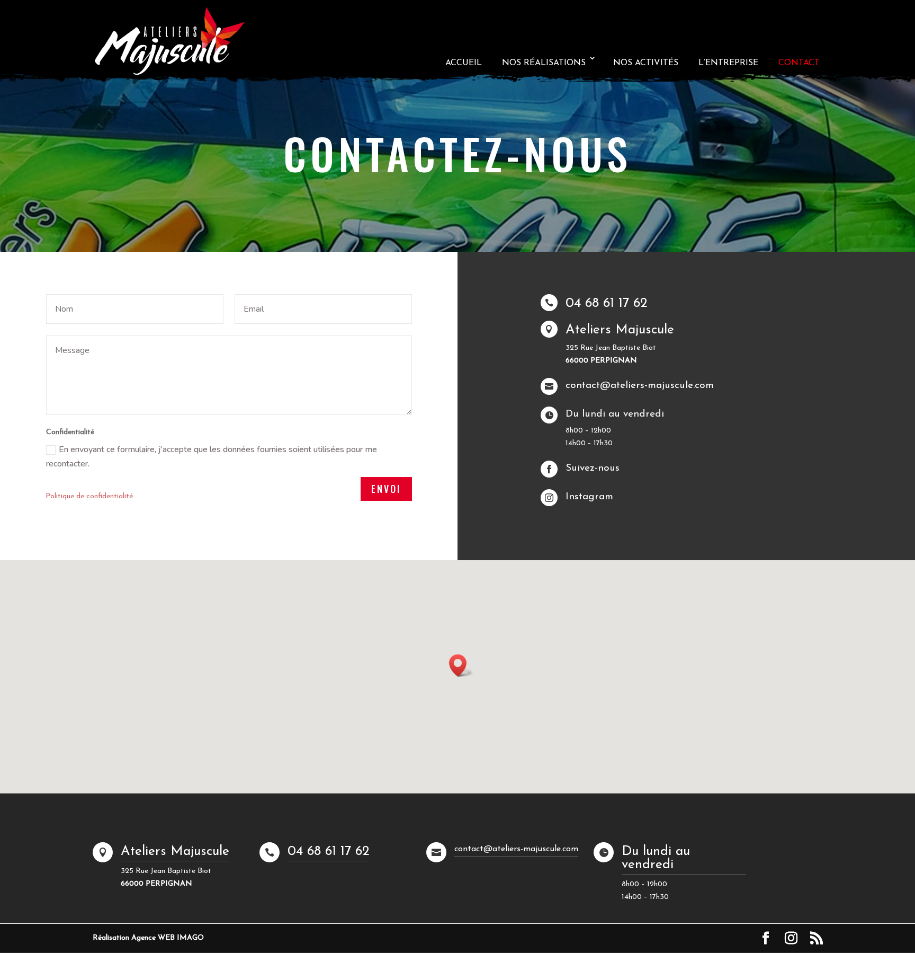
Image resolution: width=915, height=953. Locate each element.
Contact (799, 63)
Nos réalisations (544, 63)
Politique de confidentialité (89, 496)
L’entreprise (728, 63)
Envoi (386, 489)
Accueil (463, 63)
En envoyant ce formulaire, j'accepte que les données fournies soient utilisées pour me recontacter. (211, 457)
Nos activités (645, 63)
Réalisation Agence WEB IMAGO (148, 938)
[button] (461, 665)
